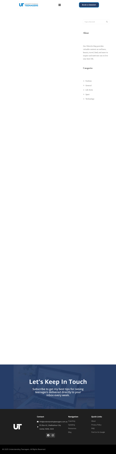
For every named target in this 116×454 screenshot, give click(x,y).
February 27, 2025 (11, 165)
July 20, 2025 (9, 43)
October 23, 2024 (11, 217)
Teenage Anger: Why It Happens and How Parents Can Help (19, 52)
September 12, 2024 (47, 217)
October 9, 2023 (46, 324)
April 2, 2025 (44, 100)
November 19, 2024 (47, 165)
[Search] (107, 22)
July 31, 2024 (9, 270)
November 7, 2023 (11, 324)
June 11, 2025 (45, 43)
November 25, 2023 (47, 270)
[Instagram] (53, 435)
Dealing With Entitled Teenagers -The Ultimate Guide (53, 279)
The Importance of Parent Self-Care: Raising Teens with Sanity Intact (54, 332)
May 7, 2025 (9, 100)
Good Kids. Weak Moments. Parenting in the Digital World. (55, 108)
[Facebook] (48, 435)
